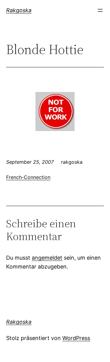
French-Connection (28, 177)
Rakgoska (18, 10)
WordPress (76, 338)
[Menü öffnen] (100, 10)
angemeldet (47, 257)
